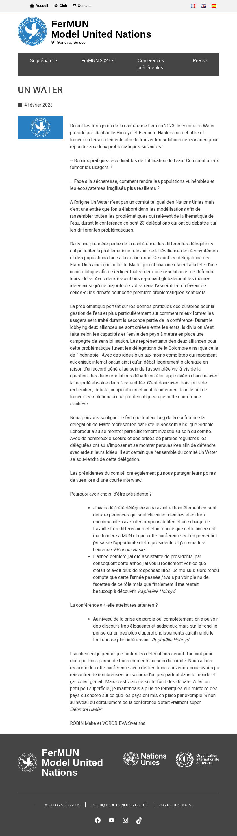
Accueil (42, 6)
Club (63, 6)
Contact (84, 6)
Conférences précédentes (151, 64)
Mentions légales (62, 805)
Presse (200, 60)
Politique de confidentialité (119, 805)
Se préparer (42, 60)
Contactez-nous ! (175, 805)
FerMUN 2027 (95, 60)
